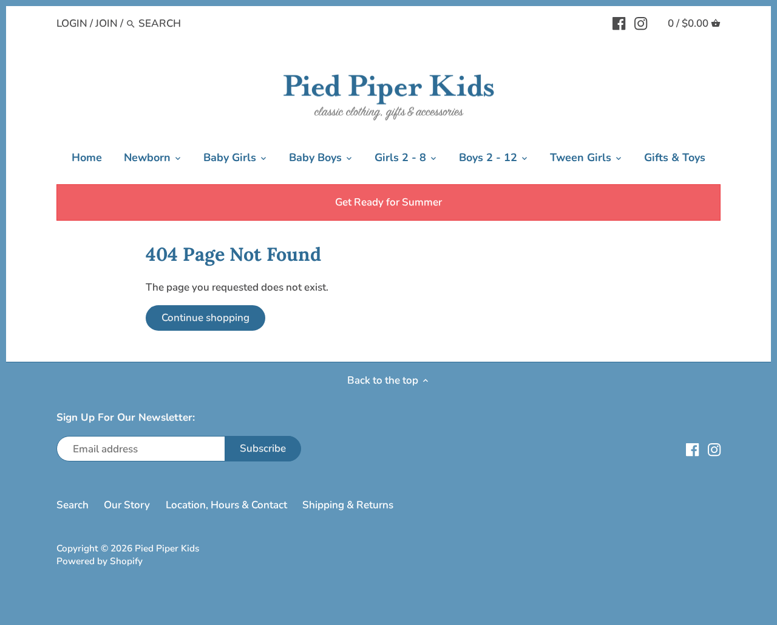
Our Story (127, 505)
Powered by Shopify (99, 561)
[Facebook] (618, 23)
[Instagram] (640, 23)
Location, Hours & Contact (226, 505)
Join (106, 23)
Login (71, 23)
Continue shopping (205, 318)
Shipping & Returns (347, 505)
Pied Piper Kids (167, 548)
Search (72, 505)
